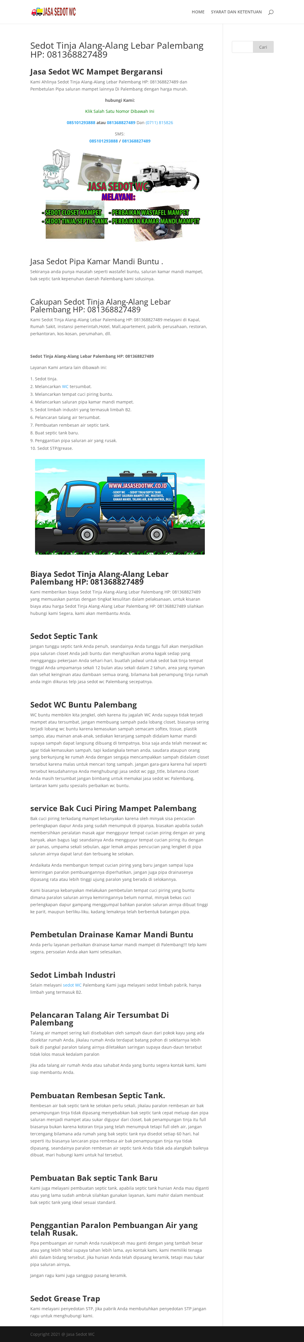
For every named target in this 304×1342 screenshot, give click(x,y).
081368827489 (121, 122)
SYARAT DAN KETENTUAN (236, 12)
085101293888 (81, 122)
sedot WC (72, 985)
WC (65, 386)
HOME (198, 12)
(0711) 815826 (159, 122)
